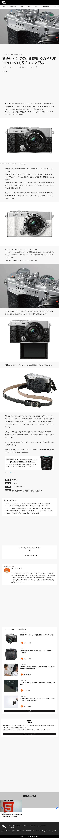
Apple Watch (46, 6)
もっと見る (30, 711)
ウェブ (17, 726)
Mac (29, 6)
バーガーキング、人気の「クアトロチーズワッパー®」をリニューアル (27, 506)
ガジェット (6, 54)
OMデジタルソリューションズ (33, 490)
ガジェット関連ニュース (16, 54)
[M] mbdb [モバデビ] (33, 836)
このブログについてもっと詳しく (29, 734)
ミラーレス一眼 (30, 492)
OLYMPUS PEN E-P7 (18, 490)
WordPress (13, 6)
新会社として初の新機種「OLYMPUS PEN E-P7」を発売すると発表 (29, 60)
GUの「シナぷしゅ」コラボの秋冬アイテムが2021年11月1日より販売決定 (28, 503)
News (3, 6)
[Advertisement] (29, 87)
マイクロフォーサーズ (18, 492)
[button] (2, 807)
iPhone (36, 6)
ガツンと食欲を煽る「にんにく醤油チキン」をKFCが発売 (23, 513)
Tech (22, 6)
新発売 (37, 492)
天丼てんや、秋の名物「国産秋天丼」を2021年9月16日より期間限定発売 (28, 508)
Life (55, 6)
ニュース (25, 726)
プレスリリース (11, 473)
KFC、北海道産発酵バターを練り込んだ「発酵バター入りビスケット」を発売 (29, 511)
